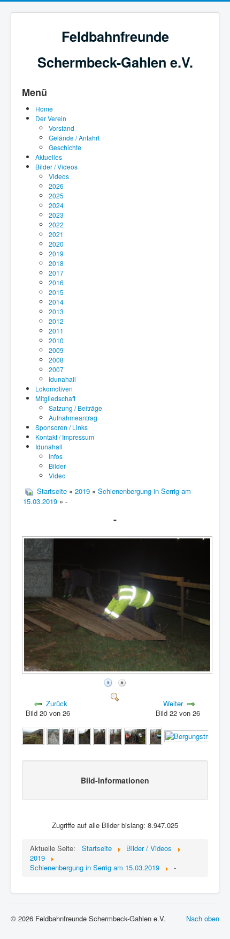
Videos (59, 176)
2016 (56, 282)
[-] (118, 670)
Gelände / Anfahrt (74, 137)
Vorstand (61, 127)
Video (57, 475)
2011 (56, 330)
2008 (56, 359)
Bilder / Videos (56, 166)
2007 (56, 369)
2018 (56, 263)
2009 (56, 349)
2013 (56, 311)
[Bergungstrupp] (135, 735)
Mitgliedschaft (55, 398)
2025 (56, 195)
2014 (56, 301)
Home (44, 108)
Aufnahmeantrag (73, 417)
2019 (56, 253)
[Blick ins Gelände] (33, 735)
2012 (56, 321)
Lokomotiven (54, 388)
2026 (56, 185)
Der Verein (50, 118)
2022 (56, 224)
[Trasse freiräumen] (53, 735)
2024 (56, 205)
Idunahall (62, 378)
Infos (56, 456)
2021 (56, 234)
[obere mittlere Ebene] (115, 735)
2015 (56, 292)
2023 (56, 214)
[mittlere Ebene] (99, 735)
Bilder (57, 465)
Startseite (52, 491)
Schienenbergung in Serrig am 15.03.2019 (107, 496)
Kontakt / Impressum (64, 436)
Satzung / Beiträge (75, 407)
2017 (56, 272)
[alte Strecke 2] (84, 735)
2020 (56, 243)
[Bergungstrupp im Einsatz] (155, 735)
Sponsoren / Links (61, 427)
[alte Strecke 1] (68, 735)
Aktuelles (48, 156)
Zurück (56, 703)
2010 (56, 340)
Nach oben (202, 918)
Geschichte (65, 147)
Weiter (173, 703)
